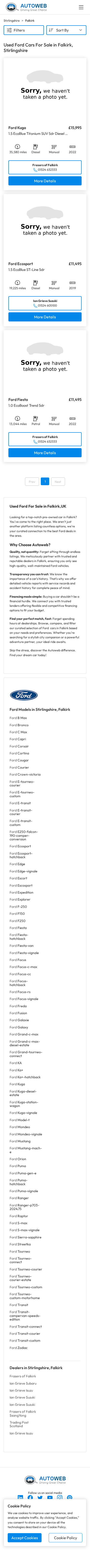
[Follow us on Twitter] (40, 1497)
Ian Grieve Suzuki (22, 1397)
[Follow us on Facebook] (31, 1497)
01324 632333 (47, 169)
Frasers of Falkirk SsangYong (23, 1413)
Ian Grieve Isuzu (21, 1390)
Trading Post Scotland (19, 1424)
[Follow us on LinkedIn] (21, 1497)
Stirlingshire (12, 20)
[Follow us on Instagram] (60, 1497)
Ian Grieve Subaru (23, 1383)
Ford (18, 718)
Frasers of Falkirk (23, 1376)
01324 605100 (47, 305)
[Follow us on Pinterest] (69, 1497)
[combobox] (66, 30)
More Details (45, 180)
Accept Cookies (24, 1537)
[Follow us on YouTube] (50, 1497)
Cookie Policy (65, 1537)
